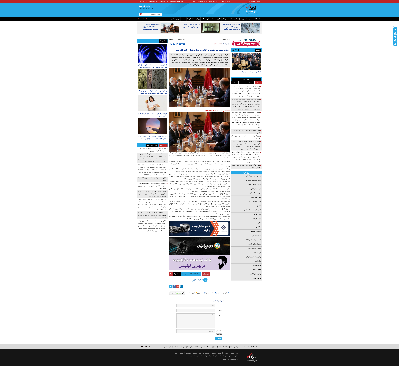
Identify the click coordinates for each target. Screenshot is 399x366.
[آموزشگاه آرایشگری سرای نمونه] (199, 262)
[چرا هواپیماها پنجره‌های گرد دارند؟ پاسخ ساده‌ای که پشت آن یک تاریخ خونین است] (152, 126)
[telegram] (142, 19)
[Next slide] (233, 50)
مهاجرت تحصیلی (255, 231)
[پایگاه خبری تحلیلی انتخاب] (253, 9)
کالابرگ (258, 223)
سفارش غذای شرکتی (254, 244)
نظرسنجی (141, 1)
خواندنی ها (190, 19)
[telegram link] (146, 346)
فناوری (219, 19)
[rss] (146, 19)
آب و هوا (165, 1)
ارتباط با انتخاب (179, 1)
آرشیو (176, 353)
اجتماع (224, 19)
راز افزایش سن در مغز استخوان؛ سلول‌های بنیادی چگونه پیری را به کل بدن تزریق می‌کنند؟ (152, 66)
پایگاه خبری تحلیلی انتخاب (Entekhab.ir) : (217, 111)
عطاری (259, 205)
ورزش (198, 19)
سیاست (248, 19)
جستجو (182, 353)
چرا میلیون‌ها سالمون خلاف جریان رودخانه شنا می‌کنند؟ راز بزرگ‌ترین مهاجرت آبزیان (231, 26)
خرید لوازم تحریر (255, 188)
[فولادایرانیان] (199, 228)
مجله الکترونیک (150, 1)
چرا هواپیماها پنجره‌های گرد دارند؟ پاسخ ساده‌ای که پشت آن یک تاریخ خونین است (152, 137)
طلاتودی (258, 227)
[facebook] (174, 286)
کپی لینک (206, 274)
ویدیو (178, 19)
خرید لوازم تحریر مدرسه (253, 180)
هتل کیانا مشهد (256, 197)
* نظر (220, 315)
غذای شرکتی (257, 214)
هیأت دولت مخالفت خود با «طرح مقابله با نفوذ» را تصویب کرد (246, 131)
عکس (172, 19)
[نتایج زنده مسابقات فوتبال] (395, 43)
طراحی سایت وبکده (254, 248)
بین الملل (241, 19)
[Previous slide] (238, 50)
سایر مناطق (217, 43)
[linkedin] (181, 286)
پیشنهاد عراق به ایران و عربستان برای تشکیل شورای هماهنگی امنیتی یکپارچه (152, 149)
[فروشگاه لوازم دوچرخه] (199, 246)
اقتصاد (230, 19)
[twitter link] (142, 346)
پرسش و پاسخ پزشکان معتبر (252, 176)
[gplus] (177, 286)
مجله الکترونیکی (197, 353)
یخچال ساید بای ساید (254, 184)
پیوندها (172, 1)
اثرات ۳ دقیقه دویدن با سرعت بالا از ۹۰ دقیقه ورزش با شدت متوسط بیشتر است (151, 26)
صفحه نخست (256, 19)
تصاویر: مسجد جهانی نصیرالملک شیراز (248, 72)
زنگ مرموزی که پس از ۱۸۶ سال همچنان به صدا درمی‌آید (191, 25)
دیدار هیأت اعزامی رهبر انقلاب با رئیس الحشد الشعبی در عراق (246, 166)
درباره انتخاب (234, 353)
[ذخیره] (177, 43)
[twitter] (138, 19)
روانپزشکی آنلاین (255, 274)
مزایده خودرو (257, 252)
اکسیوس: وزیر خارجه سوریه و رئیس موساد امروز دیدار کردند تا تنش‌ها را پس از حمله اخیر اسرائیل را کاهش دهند (152, 185)
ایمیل (220, 310)
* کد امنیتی (219, 331)
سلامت (183, 19)
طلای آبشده (257, 269)
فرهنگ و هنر (211, 19)
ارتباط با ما (226, 353)
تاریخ (235, 19)
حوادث (203, 19)
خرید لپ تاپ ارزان (255, 193)
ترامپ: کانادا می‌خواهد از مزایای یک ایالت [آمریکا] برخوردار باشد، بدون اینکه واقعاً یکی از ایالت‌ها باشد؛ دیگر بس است (152, 215)
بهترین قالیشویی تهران (253, 257)
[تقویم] (395, 40)
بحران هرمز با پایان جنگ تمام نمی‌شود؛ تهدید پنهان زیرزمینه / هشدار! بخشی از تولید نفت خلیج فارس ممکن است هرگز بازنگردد (152, 194)
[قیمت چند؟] (395, 32)
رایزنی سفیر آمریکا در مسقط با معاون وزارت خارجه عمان (152, 179)
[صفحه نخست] (395, 29)
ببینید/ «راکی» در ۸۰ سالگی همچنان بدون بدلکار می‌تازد (246, 137)
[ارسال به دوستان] (174, 43)
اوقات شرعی (158, 1)
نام (221, 305)
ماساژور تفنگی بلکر (255, 201)
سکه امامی (257, 261)
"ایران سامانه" (225, 359)
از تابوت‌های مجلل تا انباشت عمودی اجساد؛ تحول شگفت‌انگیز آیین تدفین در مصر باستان (152, 92)
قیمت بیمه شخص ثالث (253, 240)
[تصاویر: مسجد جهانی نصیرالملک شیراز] (246, 61)
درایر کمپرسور (256, 218)
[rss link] (149, 346)
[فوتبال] (395, 36)
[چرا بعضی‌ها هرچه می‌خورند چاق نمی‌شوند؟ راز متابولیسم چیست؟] (152, 103)
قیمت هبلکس (256, 235)
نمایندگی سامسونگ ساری (252, 210)
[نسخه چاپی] (171, 43)
